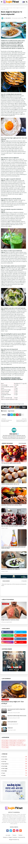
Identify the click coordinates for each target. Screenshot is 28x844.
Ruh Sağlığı (13, 745)
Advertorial (14, 756)
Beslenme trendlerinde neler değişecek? (10, 569)
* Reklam (20, 835)
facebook (8, 632)
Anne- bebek (14, 759)
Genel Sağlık (13, 742)
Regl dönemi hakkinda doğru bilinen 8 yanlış (17, 715)
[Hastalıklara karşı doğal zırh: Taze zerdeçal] (14, 689)
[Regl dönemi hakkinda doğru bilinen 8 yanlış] (4, 717)
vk (21, 638)
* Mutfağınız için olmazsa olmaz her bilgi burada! (12, 404)
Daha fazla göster (22, 443)
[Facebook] (9, 415)
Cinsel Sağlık (5, 740)
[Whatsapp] (14, 415)
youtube (21, 642)
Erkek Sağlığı (5, 742)
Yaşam (19, 745)
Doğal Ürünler (9, 7)
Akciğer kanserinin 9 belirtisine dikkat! (10, 619)
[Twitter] (11, 415)
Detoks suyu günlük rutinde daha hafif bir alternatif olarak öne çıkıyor (13, 547)
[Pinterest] (17, 415)
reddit (21, 635)
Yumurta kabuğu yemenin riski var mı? (10, 484)
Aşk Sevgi (14, 761)
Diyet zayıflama (14, 740)
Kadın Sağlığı (5, 745)
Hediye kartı (10, 727)
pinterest (8, 638)
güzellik (14, 775)
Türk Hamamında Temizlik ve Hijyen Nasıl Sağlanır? (16, 709)
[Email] (20, 415)
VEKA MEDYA (13, 434)
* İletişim (14, 835)
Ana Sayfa (3, 7)
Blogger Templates (12, 837)
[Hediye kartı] (4, 729)
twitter (21, 632)
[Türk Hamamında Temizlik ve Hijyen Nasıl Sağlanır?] (4, 710)
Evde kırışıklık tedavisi (12, 721)
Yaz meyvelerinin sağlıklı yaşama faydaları (11, 463)
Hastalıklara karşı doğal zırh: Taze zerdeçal (12, 702)
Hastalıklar (20, 742)
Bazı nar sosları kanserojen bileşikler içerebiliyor (12, 526)
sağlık (24, 745)
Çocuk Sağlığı (5, 747)
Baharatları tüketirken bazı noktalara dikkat (11, 505)
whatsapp (8, 635)
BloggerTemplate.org (14, 839)
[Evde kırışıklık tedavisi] (4, 723)
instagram (8, 642)
